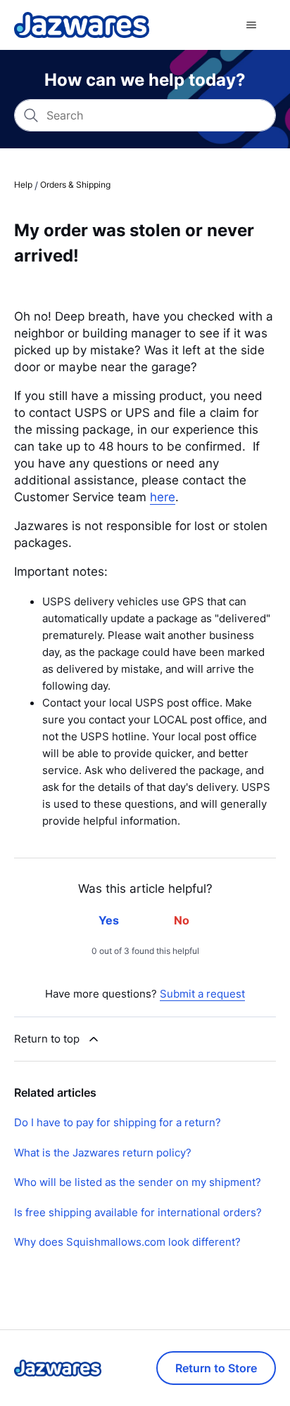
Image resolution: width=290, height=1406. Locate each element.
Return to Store (216, 1368)
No (181, 920)
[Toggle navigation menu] (251, 25)
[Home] (81, 25)
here (162, 496)
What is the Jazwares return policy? (102, 1152)
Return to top (47, 1038)
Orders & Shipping (75, 185)
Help (23, 185)
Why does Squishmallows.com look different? (127, 1241)
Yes (109, 920)
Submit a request (202, 993)
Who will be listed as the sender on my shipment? (137, 1182)
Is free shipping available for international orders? (138, 1212)
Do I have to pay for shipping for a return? (117, 1122)
